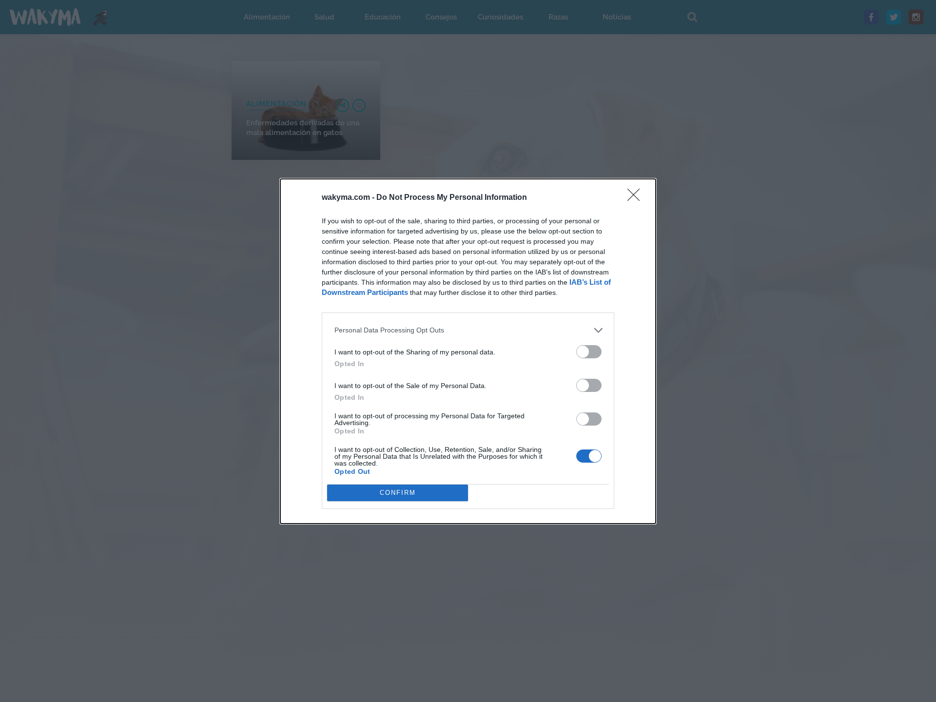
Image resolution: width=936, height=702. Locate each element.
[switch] (589, 351)
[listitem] (468, 330)
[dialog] (468, 351)
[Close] (636, 198)
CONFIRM (398, 492)
